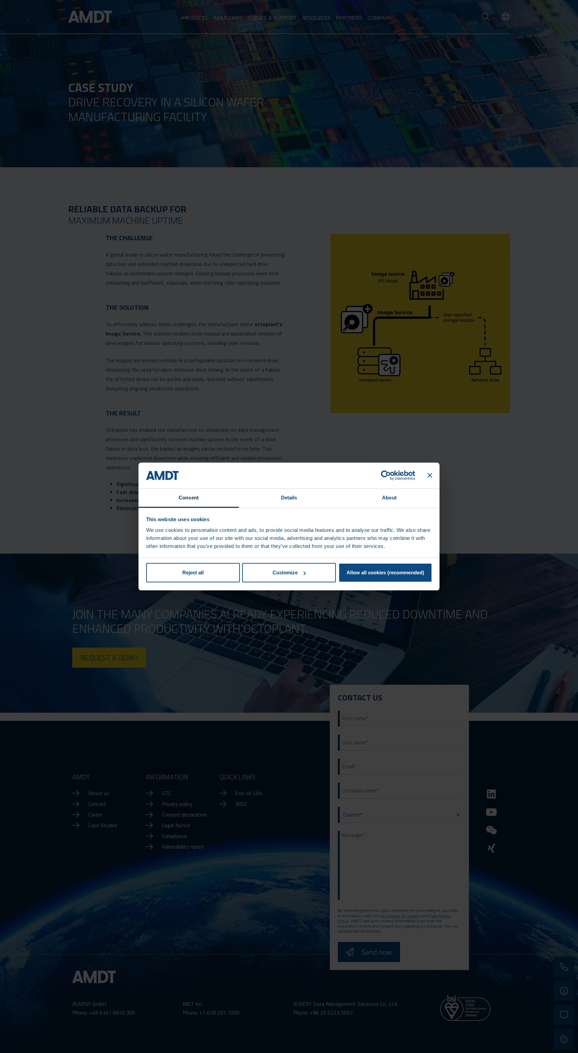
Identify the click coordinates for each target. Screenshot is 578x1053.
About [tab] (389, 497)
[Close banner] (429, 475)
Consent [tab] (189, 497)
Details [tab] (289, 497)
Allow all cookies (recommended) (385, 572)
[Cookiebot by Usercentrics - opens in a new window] (386, 476)
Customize (285, 572)
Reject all (193, 572)
